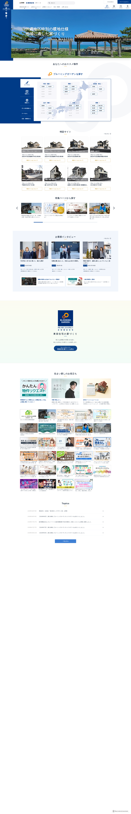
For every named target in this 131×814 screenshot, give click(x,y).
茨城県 (100, 110)
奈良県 (73, 89)
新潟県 (77, 110)
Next (113, 208)
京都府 (66, 89)
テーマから (24, 113)
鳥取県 (49, 89)
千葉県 (100, 108)
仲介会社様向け (110, 1)
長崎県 (43, 108)
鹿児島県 (43, 113)
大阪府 (66, 86)
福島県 (93, 94)
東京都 (93, 105)
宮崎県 (49, 110)
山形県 (100, 91)
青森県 (100, 86)
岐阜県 (70, 108)
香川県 (43, 94)
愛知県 (77, 105)
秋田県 (93, 91)
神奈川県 (100, 105)
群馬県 (93, 110)
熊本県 (49, 108)
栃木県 (93, 113)
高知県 (43, 96)
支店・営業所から (26, 118)
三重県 (73, 91)
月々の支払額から (26, 108)
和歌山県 (66, 94)
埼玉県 (93, 108)
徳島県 (49, 91)
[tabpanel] (31, 210)
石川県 (77, 113)
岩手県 (93, 89)
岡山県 (49, 86)
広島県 (43, 86)
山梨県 (77, 108)
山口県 (43, 89)
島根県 (43, 91)
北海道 (93, 86)
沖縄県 (49, 113)
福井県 (70, 115)
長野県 (70, 110)
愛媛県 (49, 94)
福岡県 (43, 105)
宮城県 (100, 89)
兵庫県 (73, 86)
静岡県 (70, 105)
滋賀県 (66, 91)
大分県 (43, 110)
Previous (17, 208)
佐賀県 (49, 105)
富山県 (70, 113)
